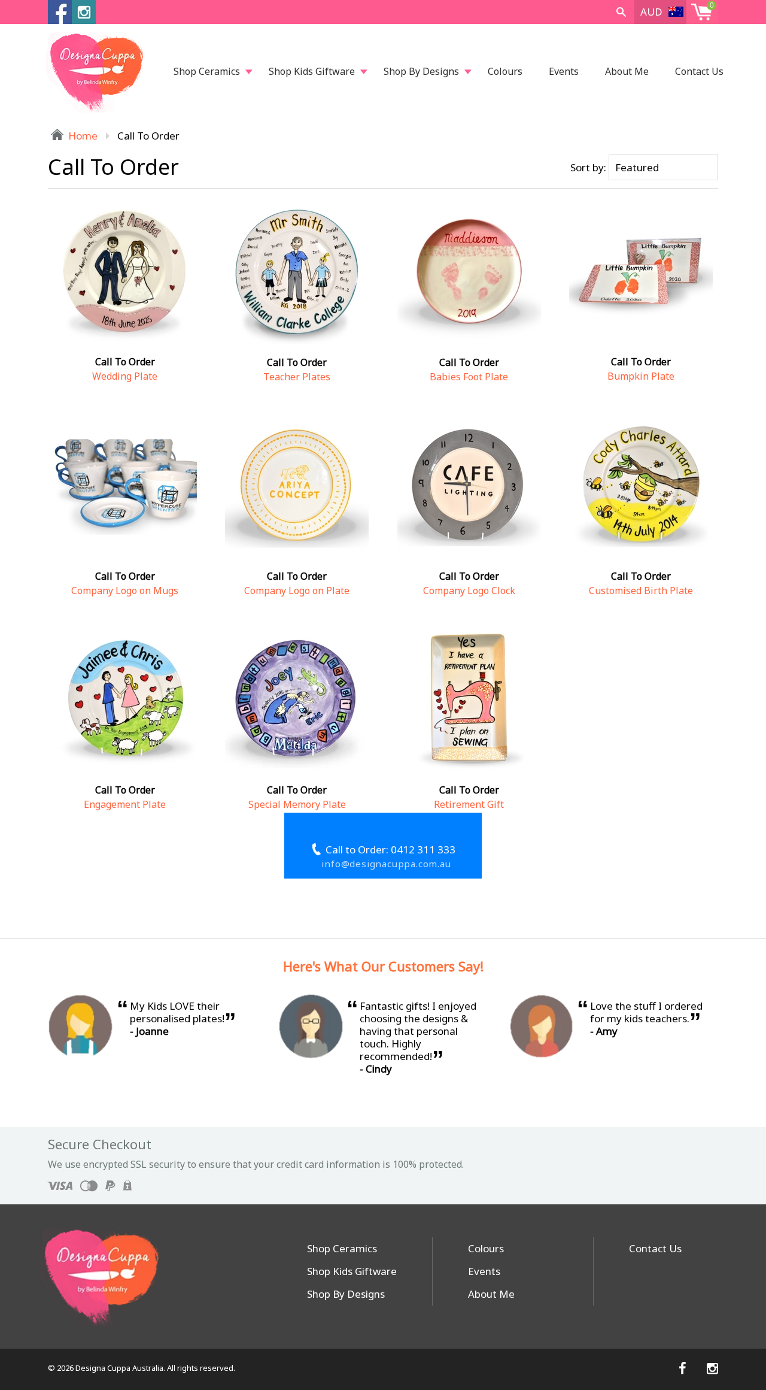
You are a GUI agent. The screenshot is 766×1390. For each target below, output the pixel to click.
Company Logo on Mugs (124, 590)
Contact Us (699, 71)
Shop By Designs (421, 71)
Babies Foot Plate (469, 376)
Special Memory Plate (297, 804)
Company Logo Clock (469, 590)
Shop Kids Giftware (312, 71)
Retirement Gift (469, 804)
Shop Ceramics (207, 71)
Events (564, 71)
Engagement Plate (125, 804)
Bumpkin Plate (640, 376)
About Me (627, 71)
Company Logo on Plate (296, 590)
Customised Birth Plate (641, 590)
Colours (505, 71)
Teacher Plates (296, 376)
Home (82, 136)
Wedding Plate (124, 376)
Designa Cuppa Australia (119, 1367)
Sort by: (588, 167)
